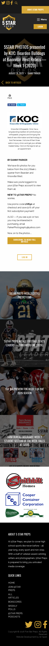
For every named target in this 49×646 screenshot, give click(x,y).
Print (9, 98)
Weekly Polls (12, 608)
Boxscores (15, 602)
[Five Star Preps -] (8, 22)
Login (40, 26)
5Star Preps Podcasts (15, 615)
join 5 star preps (35, 9)
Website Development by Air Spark (31, 637)
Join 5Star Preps (14, 589)
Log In (24, 257)
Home (11, 582)
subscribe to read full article (24, 240)
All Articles (13, 596)
